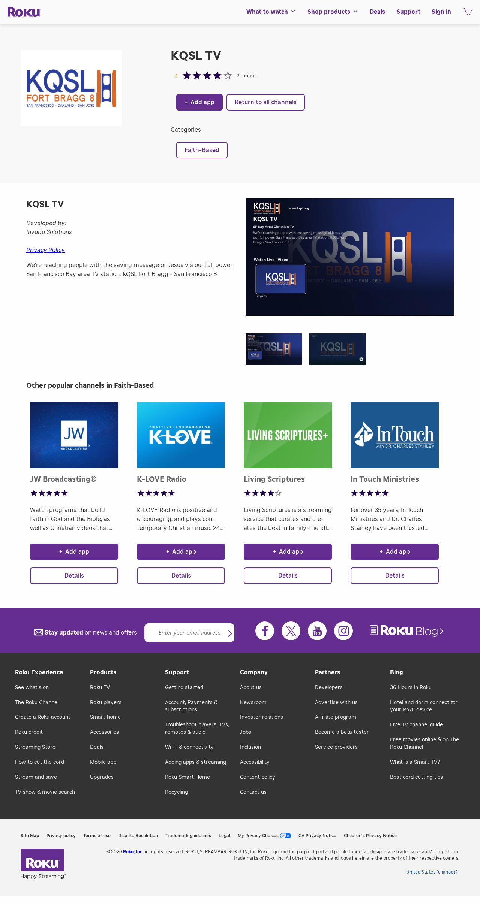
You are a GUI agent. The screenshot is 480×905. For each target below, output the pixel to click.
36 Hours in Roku (411, 687)
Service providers (336, 747)
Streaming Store (35, 747)
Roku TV (100, 687)
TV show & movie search (45, 792)
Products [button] (103, 672)
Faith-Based (201, 150)
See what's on (32, 687)
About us (251, 687)
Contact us (253, 792)
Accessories (104, 732)
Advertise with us (336, 702)
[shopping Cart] (467, 14)
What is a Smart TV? (415, 762)
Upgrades (102, 777)
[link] (407, 631)
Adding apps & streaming (195, 762)
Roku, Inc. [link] (133, 852)
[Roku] (24, 12)
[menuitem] (271, 12)
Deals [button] (377, 12)
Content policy (257, 777)
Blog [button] (396, 672)
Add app (199, 102)
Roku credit (29, 732)
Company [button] (254, 672)
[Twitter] (291, 630)
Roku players (106, 702)
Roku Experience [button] (39, 672)
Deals (97, 747)
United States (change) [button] (430, 872)
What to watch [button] (267, 12)
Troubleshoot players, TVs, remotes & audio (197, 728)
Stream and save (36, 777)
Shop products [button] (329, 12)
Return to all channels (266, 102)
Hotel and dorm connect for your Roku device (424, 706)
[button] (277, 351)
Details (74, 576)
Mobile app (103, 762)
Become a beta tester (342, 732)
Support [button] (408, 12)
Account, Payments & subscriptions (191, 706)
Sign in (441, 12)
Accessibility (255, 762)
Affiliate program (335, 717)
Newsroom (253, 702)
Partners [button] (327, 672)
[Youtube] (317, 630)
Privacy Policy (45, 250)
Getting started (184, 687)
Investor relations (261, 717)
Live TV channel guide (416, 724)
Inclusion (250, 747)
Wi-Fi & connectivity (189, 747)
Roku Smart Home (187, 777)
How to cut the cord (39, 762)
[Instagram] (343, 630)
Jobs (245, 732)
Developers (329, 687)
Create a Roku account (42, 717)
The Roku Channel (36, 702)
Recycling (176, 792)
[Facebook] (264, 630)
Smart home (105, 717)
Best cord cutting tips (416, 777)
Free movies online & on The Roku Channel (424, 743)
